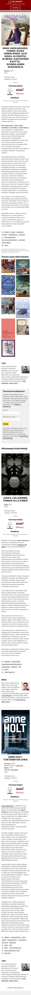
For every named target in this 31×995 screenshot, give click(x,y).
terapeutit (14, 667)
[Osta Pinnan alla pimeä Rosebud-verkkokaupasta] (20, 525)
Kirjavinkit (17, 2)
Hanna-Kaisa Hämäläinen (9, 240)
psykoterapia (6, 667)
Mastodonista (20, 700)
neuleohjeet (19, 232)
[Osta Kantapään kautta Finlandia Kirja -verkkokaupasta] (10, 91)
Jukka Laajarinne (9, 672)
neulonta (4, 234)
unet (19, 667)
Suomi (6, 669)
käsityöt (6, 232)
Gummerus (7, 763)
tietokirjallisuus (13, 234)
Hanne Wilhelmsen (7, 806)
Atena (6, 504)
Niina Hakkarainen (9, 237)
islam (23, 937)
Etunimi (5, 410)
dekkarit (6, 937)
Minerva (6, 71)
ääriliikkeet (12, 942)
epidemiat (7, 661)
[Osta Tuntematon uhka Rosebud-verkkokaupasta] (20, 790)
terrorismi (5, 942)
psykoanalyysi (16, 661)
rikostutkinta (22, 940)
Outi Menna (14, 770)
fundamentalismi (16, 937)
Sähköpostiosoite (10, 417)
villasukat (22, 234)
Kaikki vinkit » (13, 383)
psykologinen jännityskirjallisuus (12, 664)
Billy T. (6, 948)
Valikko (15, 8)
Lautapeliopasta (6, 695)
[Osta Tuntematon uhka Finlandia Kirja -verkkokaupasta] (10, 790)
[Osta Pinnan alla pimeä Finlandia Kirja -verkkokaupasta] (10, 525)
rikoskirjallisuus (12, 940)
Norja (6, 945)
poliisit (4, 940)
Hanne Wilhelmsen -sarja (12, 950)
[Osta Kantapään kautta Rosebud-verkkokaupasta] (20, 91)
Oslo (10, 945)
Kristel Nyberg (6, 242)
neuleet (13, 232)
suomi (6, 245)
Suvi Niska (21, 240)
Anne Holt (7, 953)
